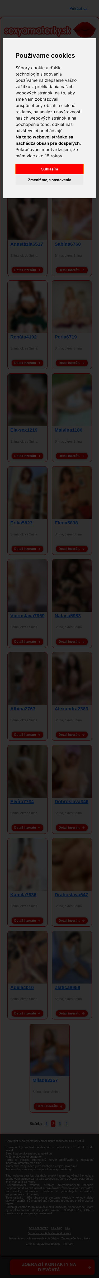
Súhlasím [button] (49, 169)
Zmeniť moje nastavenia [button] (49, 180)
